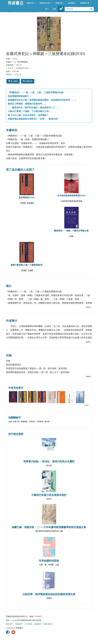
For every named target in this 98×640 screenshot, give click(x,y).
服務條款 (37, 624)
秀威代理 (59, 3)
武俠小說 (16, 422)
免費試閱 (28, 81)
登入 (47, 9)
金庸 (10, 422)
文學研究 (40, 422)
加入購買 (14, 81)
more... (89, 307)
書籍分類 (31, 3)
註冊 (54, 9)
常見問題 (28, 624)
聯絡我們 (19, 624)
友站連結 (71, 3)
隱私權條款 (48, 624)
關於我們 (9, 624)
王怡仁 (15, 59)
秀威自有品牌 (45, 3)
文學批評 (32, 422)
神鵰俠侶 (24, 422)
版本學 (46, 422)
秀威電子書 (84, 3)
